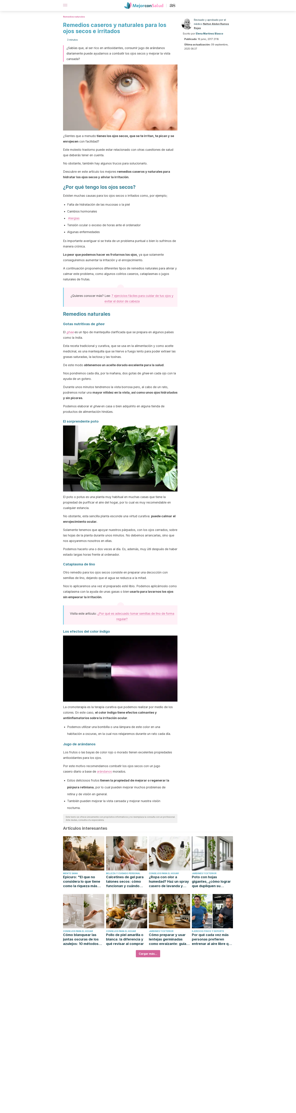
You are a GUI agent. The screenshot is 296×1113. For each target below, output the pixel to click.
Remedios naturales (74, 16)
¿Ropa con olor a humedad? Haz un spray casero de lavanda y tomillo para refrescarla (169, 881)
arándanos (104, 771)
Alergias (73, 218)
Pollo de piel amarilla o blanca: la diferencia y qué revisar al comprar (125, 939)
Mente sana (70, 873)
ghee (70, 332)
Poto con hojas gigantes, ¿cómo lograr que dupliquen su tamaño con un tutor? (211, 881)
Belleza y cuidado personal (123, 873)
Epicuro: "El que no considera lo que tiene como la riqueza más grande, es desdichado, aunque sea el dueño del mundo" (83, 881)
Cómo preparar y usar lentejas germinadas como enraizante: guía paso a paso (167, 939)
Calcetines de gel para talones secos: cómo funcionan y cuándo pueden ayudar (125, 881)
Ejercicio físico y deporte (208, 931)
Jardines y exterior (204, 873)
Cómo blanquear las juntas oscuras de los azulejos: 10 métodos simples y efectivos (81, 939)
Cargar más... (148, 953)
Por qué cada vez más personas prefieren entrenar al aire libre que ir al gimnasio (212, 939)
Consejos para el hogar (164, 873)
